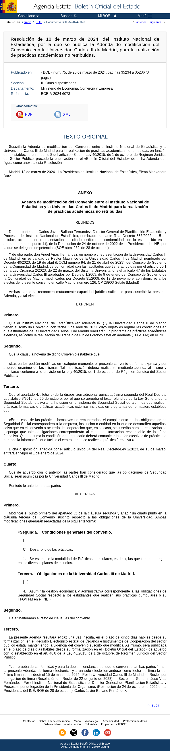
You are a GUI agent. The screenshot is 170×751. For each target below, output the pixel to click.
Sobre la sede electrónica (54, 721)
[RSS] (62, 735)
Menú (142, 16)
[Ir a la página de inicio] (86, 6)
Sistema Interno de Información (62, 724)
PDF (28, 114)
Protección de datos (135, 721)
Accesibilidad (111, 721)
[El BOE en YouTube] (107, 735)
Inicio (27, 22)
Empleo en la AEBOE (114, 724)
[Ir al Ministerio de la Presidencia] (8, 6)
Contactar (29, 721)
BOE (39, 22)
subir (155, 705)
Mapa (77, 721)
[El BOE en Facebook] (85, 735)
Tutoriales (91, 724)
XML (66, 114)
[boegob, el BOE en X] (73, 735)
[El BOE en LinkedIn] (96, 735)
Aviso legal (92, 721)
